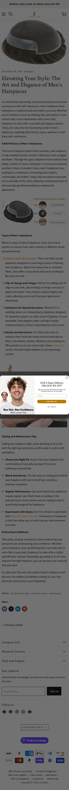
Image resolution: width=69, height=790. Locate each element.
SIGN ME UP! (51, 401)
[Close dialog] (66, 377)
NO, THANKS (52, 407)
